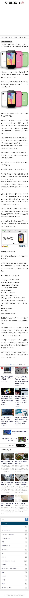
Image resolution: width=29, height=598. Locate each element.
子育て (14, 542)
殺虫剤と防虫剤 (14, 546)
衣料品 (14, 580)
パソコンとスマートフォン (6, 41)
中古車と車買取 (14, 538)
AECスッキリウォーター (14, 534)
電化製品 (14, 565)
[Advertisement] (14, 20)
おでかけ (14, 557)
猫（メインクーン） (14, 587)
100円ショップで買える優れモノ (14, 568)
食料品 (14, 583)
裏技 (14, 572)
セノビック (14, 527)
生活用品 (14, 576)
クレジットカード (14, 530)
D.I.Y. (14, 553)
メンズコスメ (14, 549)
